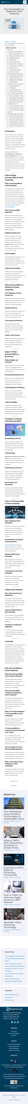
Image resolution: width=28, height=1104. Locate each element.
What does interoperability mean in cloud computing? (16, 115)
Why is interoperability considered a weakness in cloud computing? (16, 117)
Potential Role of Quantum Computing (16, 102)
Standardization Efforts (14, 85)
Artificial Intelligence (10, 994)
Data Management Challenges (16, 79)
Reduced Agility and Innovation (16, 75)
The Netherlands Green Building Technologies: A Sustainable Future (14, 815)
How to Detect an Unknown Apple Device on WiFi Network (13, 899)
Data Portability (12, 59)
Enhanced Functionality (14, 61)
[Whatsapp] (15, 1022)
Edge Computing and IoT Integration (16, 95)
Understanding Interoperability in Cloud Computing (15, 51)
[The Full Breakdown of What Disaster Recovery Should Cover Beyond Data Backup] (13, 1061)
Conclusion (9, 111)
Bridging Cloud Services (14, 57)
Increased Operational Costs (15, 77)
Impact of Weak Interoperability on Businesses (15, 73)
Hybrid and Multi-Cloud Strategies (16, 100)
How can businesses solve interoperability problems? (16, 123)
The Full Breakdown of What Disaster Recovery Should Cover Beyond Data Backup (15, 958)
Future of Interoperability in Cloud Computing (15, 93)
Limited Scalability (13, 81)
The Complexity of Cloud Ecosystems (16, 65)
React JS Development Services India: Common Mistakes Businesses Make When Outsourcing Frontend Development (13, 1076)
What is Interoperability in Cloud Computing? (16, 54)
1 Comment (6, 821)
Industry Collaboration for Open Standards (16, 108)
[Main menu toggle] (25, 2)
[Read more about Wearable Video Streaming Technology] (14, 914)
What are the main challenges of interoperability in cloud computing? (16, 119)
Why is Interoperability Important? (16, 55)
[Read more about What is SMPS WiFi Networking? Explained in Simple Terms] (14, 832)
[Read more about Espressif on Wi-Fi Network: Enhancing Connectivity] (14, 859)
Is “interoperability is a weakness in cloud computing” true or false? (16, 121)
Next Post (14, 785)
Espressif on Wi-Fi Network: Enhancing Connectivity (14, 871)
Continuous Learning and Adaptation (16, 109)
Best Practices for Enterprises (16, 91)
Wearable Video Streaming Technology (12, 925)
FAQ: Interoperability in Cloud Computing (15, 113)
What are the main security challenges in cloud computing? (16, 125)
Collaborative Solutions (12, 104)
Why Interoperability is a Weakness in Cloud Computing (15, 63)
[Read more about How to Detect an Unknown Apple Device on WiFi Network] (14, 886)
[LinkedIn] (18, 1022)
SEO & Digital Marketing (13, 1044)
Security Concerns (13, 67)
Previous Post (14, 781)
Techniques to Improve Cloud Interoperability (15, 83)
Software (7, 997)
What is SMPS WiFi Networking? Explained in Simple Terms (13, 844)
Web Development (14, 1048)
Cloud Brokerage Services (15, 89)
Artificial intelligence (10, 545)
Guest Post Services (13, 1050)
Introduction (10, 49)
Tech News (12, 821)
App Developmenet (14, 1046)
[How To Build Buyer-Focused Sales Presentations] (13, 1082)
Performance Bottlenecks (15, 69)
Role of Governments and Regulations (16, 106)
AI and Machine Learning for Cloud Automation (16, 98)
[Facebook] (12, 1022)
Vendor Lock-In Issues (14, 71)
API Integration (12, 87)
